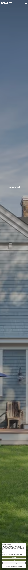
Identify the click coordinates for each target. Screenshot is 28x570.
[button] (26, 4)
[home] (9, 3)
